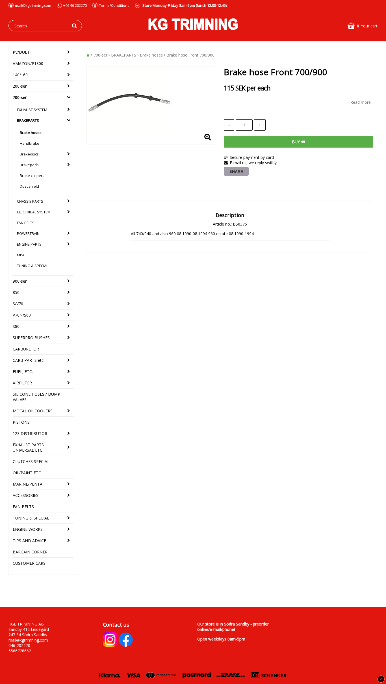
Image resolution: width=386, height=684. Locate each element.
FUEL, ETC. (23, 371)
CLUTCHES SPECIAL (31, 461)
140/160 (20, 74)
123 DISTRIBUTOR (30, 433)
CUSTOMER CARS (29, 563)
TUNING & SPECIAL (32, 265)
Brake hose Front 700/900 (190, 55)
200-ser (20, 86)
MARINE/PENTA (27, 484)
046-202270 (19, 645)
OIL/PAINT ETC (27, 472)
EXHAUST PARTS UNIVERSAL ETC (28, 447)
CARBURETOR (26, 349)
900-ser (20, 281)
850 (16, 292)
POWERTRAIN (28, 233)
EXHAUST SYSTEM (32, 109)
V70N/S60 (22, 315)
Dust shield (29, 186)
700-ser (20, 97)
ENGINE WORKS (28, 529)
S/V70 (18, 303)
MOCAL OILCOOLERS (33, 411)
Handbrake (29, 143)
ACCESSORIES (25, 495)
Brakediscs (29, 154)
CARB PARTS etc (28, 360)
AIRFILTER (22, 383)
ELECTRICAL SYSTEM (34, 212)
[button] (363, 26)
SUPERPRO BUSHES (31, 337)
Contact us (116, 624)
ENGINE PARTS (29, 244)
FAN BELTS (25, 222)
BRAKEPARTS (28, 120)
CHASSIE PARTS (30, 201)
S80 (16, 326)
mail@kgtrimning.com (33, 5)
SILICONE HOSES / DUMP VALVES (36, 396)
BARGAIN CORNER (30, 552)
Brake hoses (31, 132)
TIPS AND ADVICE (29, 540)
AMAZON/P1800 (28, 63)
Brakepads (29, 164)
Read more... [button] (361, 102)
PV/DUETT (22, 52)
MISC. (21, 254)
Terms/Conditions (114, 5)
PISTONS (21, 422)
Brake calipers (32, 175)
